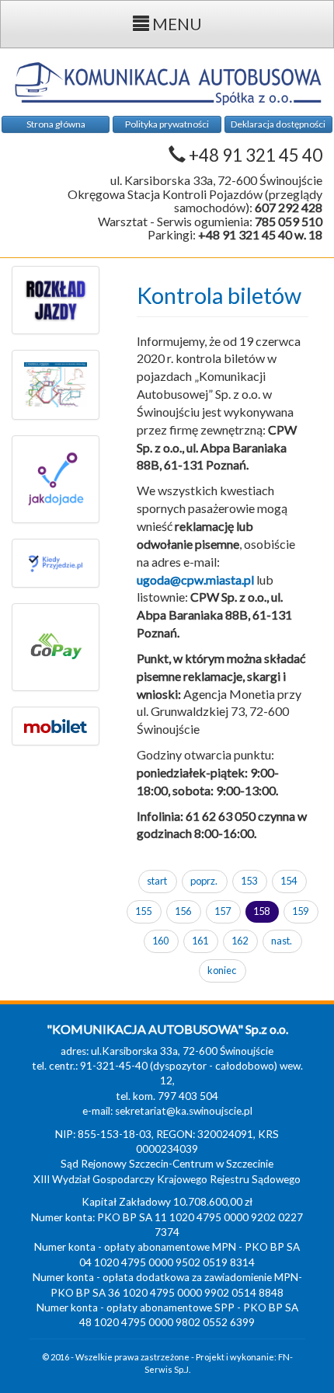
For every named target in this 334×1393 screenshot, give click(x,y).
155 (143, 911)
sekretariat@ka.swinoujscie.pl (183, 1111)
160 (160, 940)
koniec (221, 970)
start (157, 881)
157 (222, 911)
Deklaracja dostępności (278, 124)
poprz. (203, 881)
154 (288, 881)
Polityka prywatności (167, 124)
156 (183, 911)
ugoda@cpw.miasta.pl (195, 579)
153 (249, 881)
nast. (281, 940)
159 (300, 911)
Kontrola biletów (219, 295)
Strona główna (55, 124)
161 (200, 940)
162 (239, 940)
